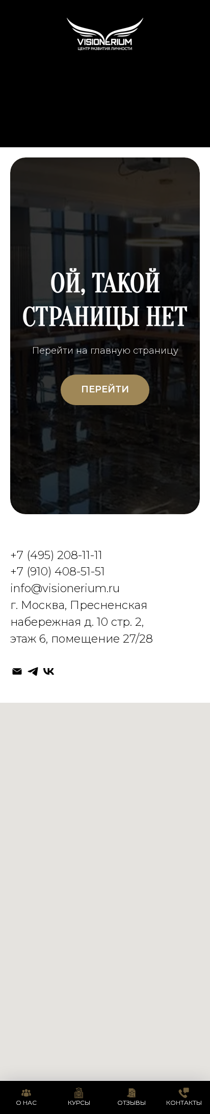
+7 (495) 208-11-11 (56, 555)
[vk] (48, 671)
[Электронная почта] (17, 671)
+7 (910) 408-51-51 (57, 571)
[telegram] (33, 671)
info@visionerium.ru (65, 588)
